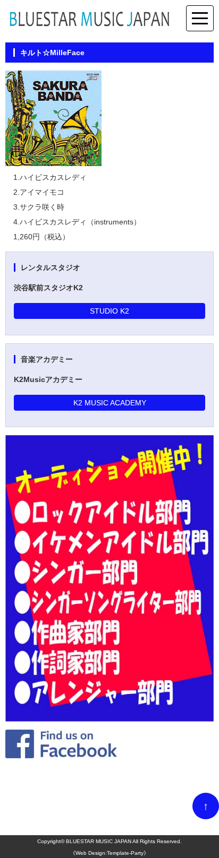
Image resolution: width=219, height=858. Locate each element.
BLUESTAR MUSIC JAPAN (98, 841)
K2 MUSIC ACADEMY (109, 402)
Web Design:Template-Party (109, 853)
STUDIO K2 (109, 311)
